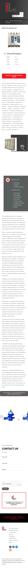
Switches (17, 102)
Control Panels (16, 117)
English (16, 15)
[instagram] (13, 547)
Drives (10, 115)
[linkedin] (16, 547)
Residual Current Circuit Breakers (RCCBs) (13, 96)
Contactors (4, 98)
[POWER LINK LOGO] (11, 3)
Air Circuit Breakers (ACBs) (14, 94)
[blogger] (10, 550)
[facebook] (10, 547)
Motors (4, 115)
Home (7, 20)
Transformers (16, 108)
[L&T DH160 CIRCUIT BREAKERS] (14, 32)
